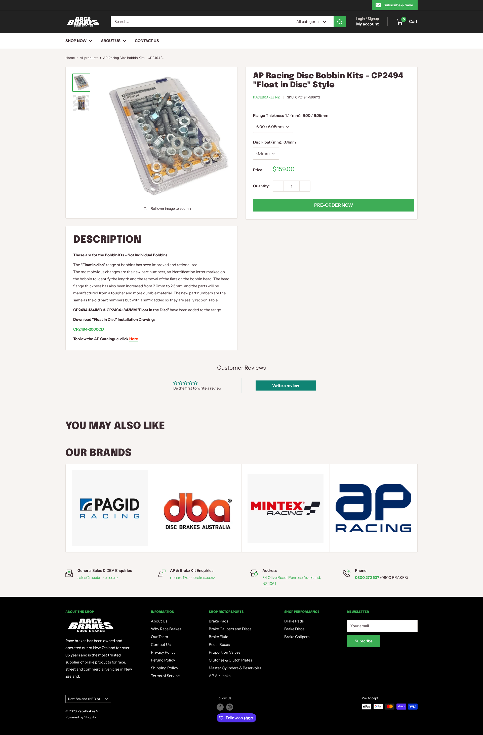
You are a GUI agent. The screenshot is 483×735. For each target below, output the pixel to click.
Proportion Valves (224, 652)
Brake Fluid (218, 636)
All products (89, 58)
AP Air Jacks (219, 675)
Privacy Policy (163, 652)
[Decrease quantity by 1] (278, 186)
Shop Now (76, 40)
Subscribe (364, 641)
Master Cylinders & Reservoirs (235, 668)
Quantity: (261, 186)
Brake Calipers (296, 636)
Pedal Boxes (219, 644)
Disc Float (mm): (274, 142)
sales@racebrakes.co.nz (97, 577)
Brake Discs (294, 628)
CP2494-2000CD (88, 329)
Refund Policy (163, 660)
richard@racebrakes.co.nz (192, 577)
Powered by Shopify (80, 717)
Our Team (159, 636)
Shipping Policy (164, 668)
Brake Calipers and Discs (230, 628)
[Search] (340, 21)
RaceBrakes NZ (266, 97)
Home (70, 58)
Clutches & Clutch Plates (230, 660)
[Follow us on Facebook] (220, 707)
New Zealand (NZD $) (84, 699)
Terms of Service (165, 675)
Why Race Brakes (166, 628)
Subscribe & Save (398, 5)
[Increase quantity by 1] (305, 186)
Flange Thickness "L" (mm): (290, 115)
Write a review (285, 385)
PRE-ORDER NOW (333, 205)
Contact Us (147, 40)
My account (367, 23)
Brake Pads (218, 621)
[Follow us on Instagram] (229, 707)
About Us (110, 40)
